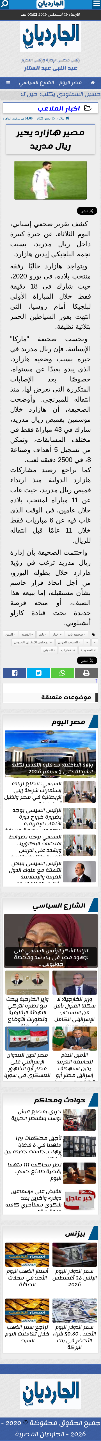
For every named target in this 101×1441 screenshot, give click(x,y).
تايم (41, 634)
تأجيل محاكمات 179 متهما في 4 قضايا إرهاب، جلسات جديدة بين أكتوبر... (32, 1146)
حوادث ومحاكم (59, 1100)
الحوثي (48, 650)
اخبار (55, 634)
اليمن (9, 634)
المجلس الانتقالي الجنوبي (31, 642)
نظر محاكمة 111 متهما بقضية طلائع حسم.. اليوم (34, 1172)
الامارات (66, 650)
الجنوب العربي (68, 642)
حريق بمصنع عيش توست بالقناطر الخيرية (36, 1115)
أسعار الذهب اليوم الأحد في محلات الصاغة (27, 1277)
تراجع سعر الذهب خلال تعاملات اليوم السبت (27, 1333)
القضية (26, 634)
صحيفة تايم (75, 634)
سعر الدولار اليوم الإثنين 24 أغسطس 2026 (74, 1277)
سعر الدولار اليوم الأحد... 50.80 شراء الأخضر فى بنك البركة (74, 1337)
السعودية (87, 650)
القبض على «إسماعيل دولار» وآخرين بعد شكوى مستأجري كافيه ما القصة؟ (33, 1199)
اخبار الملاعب (59, 108)
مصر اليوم (68, 722)
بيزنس (75, 1234)
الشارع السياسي (59, 906)
